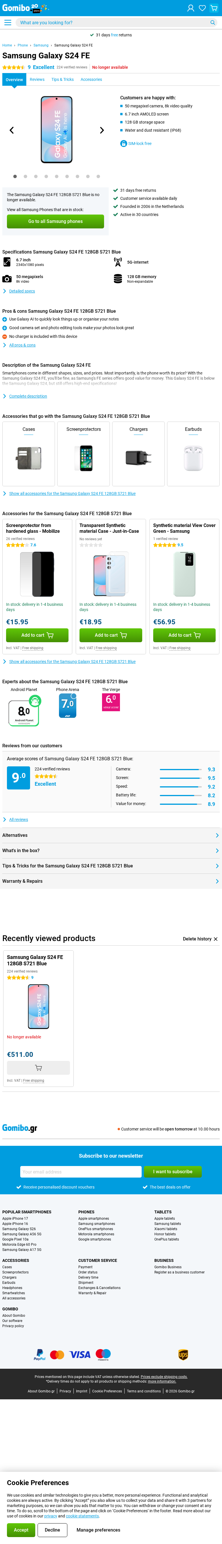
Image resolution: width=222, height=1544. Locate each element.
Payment (85, 1267)
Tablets (163, 1212)
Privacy (65, 1391)
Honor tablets (165, 1234)
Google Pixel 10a (15, 1239)
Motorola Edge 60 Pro (19, 1245)
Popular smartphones (26, 1212)
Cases (7, 1267)
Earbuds (8, 1283)
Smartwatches (13, 1293)
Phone (23, 45)
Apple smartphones (93, 1219)
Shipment (85, 1283)
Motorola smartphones (96, 1234)
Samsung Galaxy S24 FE (73, 45)
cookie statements (82, 1516)
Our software (12, 1321)
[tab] (15, 176)
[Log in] (191, 8)
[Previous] (12, 130)
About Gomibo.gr (41, 1391)
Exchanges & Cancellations (99, 1288)
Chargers (9, 1277)
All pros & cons (22, 345)
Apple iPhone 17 (15, 1219)
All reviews (18, 819)
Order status (87, 1272)
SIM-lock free (139, 143)
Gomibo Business (168, 1267)
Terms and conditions (144, 1391)
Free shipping (32, 648)
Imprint (81, 1391)
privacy (50, 1516)
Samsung (41, 45)
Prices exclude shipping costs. (164, 1377)
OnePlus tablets (166, 1239)
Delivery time (88, 1277)
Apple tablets (164, 1219)
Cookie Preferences (107, 1391)
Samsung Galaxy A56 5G (21, 1234)
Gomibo (10, 1309)
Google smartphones (94, 1239)
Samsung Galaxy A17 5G (21, 1250)
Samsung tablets (167, 1224)
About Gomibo (13, 1316)
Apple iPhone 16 (15, 1224)
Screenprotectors (15, 1272)
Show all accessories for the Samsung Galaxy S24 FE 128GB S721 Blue (72, 493)
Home (7, 45)
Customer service (97, 1260)
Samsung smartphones (96, 1224)
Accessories (15, 1260)
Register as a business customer (179, 1272)
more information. (162, 1381)
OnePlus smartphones (95, 1229)
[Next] (101, 130)
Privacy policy (13, 1326)
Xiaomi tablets (165, 1229)
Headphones (12, 1288)
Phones (86, 1212)
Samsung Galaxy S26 (19, 1229)
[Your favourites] (202, 8)
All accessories (13, 1298)
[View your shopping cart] (214, 8)
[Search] (212, 22)
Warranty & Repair (92, 1293)
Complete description (28, 396)
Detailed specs (22, 291)
